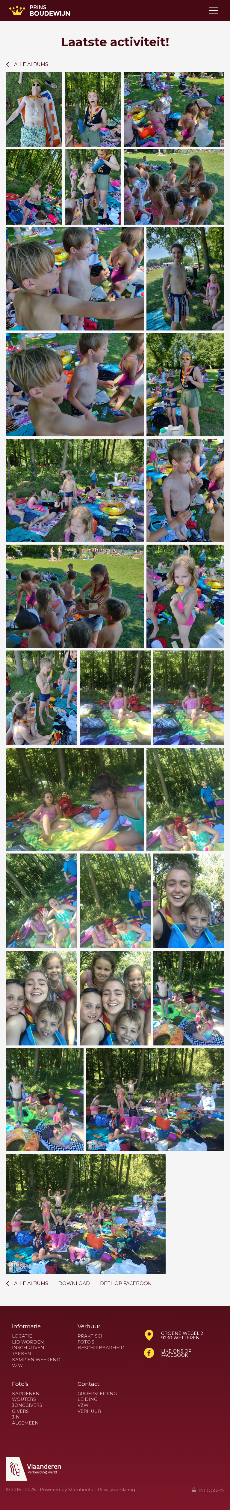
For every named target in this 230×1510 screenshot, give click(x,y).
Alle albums (31, 64)
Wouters (24, 1399)
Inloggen (210, 1490)
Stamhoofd (80, 1489)
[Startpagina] (39, 10)
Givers (20, 1411)
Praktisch (91, 1336)
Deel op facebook (125, 1283)
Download (74, 1283)
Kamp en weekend (36, 1360)
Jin (16, 1417)
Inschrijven (28, 1348)
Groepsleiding (97, 1394)
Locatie (22, 1336)
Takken (21, 1354)
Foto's (86, 1342)
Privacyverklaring (116, 1489)
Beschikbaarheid (101, 1348)
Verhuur (89, 1411)
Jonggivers (27, 1405)
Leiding (87, 1399)
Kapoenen (26, 1394)
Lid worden (28, 1342)
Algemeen (25, 1423)
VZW (17, 1365)
